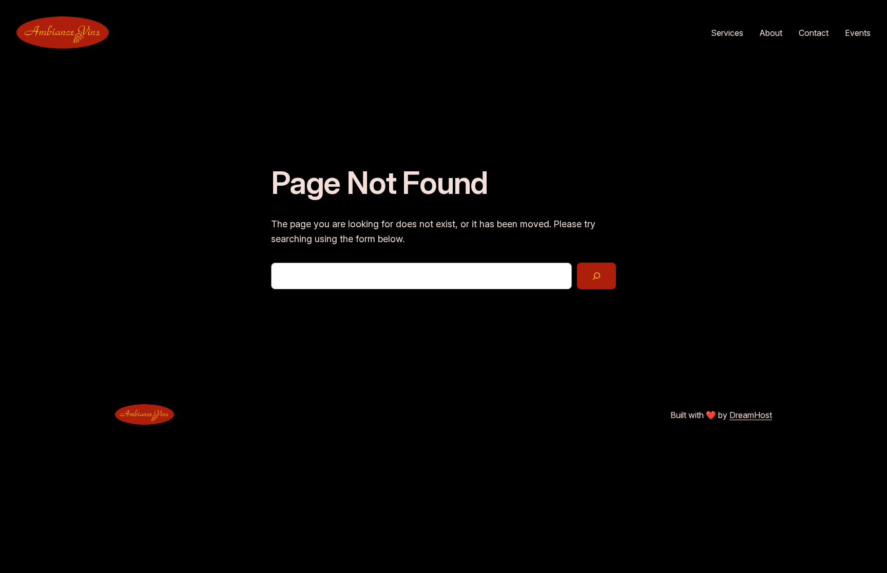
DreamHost (750, 415)
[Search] (596, 276)
